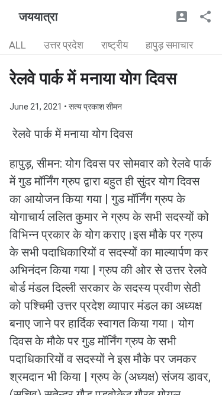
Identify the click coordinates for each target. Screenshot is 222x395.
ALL (17, 45)
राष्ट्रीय (114, 45)
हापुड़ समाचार (169, 45)
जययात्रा (38, 16)
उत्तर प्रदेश (63, 45)
